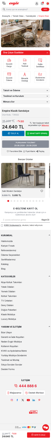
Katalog (4, 264)
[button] (3, 33)
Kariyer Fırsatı (8, 246)
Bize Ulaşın (6, 332)
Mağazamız (15, 393)
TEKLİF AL (14, 133)
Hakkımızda (7, 241)
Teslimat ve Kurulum (13, 96)
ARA (45, 9)
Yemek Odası (18, 16)
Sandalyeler (31, 16)
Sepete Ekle (39, 435)
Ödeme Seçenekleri (10, 255)
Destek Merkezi (36, 393)
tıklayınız (45, 125)
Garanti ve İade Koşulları (12, 337)
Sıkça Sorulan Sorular (11, 364)
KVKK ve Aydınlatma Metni (14, 351)
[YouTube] (28, 400)
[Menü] (4, 4)
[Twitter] (23, 400)
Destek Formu (8, 369)
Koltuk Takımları (9, 296)
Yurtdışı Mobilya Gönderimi (14, 355)
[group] (25, 33)
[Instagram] (12, 400)
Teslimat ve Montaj (10, 360)
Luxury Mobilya (8, 319)
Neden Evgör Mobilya (11, 341)
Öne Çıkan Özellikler (13, 52)
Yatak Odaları (7, 287)
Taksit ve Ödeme (11, 90)
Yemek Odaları (8, 291)
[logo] (14, 3)
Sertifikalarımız (8, 259)
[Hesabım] (37, 3)
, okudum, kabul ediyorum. (23, 225)
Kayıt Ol (45, 220)
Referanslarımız (8, 250)
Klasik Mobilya (8, 314)
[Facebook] (17, 400)
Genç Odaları (7, 305)
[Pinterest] (39, 400)
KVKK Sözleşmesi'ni (12, 225)
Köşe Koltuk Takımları (11, 282)
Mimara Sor (9, 101)
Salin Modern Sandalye (12, 191)
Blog (3, 269)
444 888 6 (28, 386)
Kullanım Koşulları (9, 346)
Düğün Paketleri (8, 310)
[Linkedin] (34, 400)
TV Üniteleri (6, 300)
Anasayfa (6, 16)
